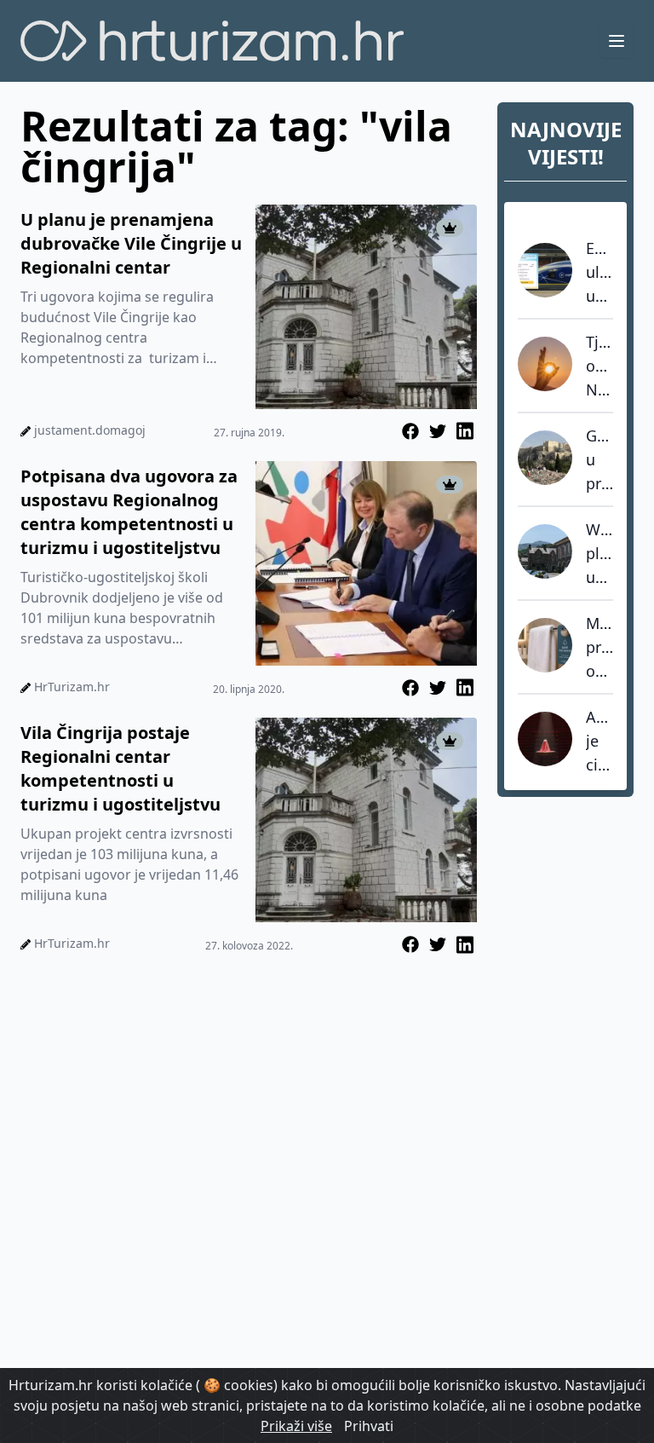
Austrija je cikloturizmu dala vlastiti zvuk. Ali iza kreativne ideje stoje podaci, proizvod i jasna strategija (599, 741)
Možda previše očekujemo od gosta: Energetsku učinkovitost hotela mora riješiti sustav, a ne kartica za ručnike (599, 648)
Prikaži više (296, 1426)
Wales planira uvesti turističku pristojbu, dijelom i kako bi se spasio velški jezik (599, 554)
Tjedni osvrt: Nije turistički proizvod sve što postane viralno (599, 366)
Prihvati (368, 1426)
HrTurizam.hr (72, 686)
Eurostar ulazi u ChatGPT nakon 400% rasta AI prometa (599, 273)
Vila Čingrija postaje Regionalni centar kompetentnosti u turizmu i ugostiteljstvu (120, 768)
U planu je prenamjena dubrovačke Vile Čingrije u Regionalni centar (131, 243)
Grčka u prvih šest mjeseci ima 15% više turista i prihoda (599, 460)
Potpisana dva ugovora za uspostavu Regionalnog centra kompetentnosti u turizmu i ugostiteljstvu (129, 512)
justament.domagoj (90, 430)
